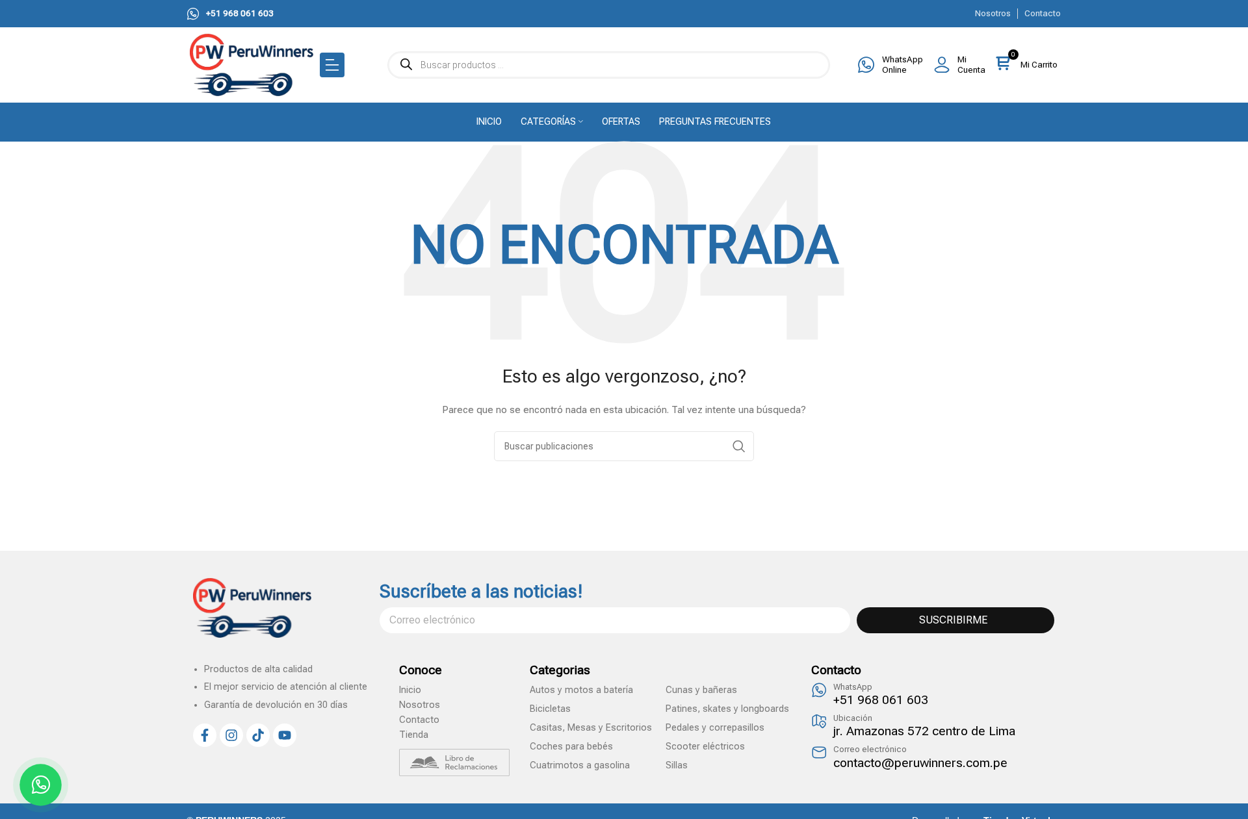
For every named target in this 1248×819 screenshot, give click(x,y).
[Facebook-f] (204, 735)
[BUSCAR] (739, 446)
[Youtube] (284, 735)
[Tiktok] (258, 735)
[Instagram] (231, 735)
